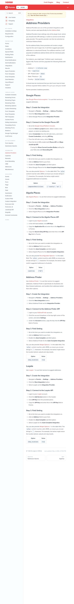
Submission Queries (11, 146)
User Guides (12, 17)
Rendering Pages (10, 100)
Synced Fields (9, 52)
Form (6, 182)
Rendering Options (10, 106)
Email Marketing (10, 161)
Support (11, 24)
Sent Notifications (10, 63)
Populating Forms (10, 125)
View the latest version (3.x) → (39, 15)
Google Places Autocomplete (39, 99)
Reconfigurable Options (48, 256)
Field (6, 190)
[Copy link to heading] (24, 95)
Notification (8, 196)
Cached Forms (9, 119)
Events (7, 176)
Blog (58, 2)
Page (6, 185)
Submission (8, 193)
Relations (8, 131)
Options (43, 171)
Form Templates (10, 74)
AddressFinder (42, 312)
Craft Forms (8, 136)
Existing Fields (9, 54)
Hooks (7, 179)
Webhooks (8, 167)
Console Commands (11, 215)
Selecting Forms (10, 128)
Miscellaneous (9, 169)
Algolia (39, 221)
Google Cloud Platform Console (45, 126)
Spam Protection (10, 71)
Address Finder (34, 281)
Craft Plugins (49, 2)
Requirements (9, 34)
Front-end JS (9, 207)
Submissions (9, 57)
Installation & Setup (11, 31)
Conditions (8, 49)
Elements (8, 158)
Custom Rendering (10, 108)
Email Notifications (10, 60)
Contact (66, 2)
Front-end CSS (9, 204)
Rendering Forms (10, 97)
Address (54, 30)
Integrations (8, 66)
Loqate (32, 370)
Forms (7, 43)
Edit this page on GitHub (35, 451)
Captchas (8, 156)
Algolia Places (34, 197)
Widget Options (45, 345)
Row (6, 187)
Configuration (9, 36)
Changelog (12, 21)
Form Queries (9, 143)
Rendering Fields (10, 103)
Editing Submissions (11, 122)
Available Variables (10, 95)
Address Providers (10, 153)
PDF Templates (9, 117)
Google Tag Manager (11, 133)
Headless (8, 88)
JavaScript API (9, 210)
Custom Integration (10, 201)
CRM (6, 164)
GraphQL (8, 212)
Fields (7, 46)
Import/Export (9, 82)
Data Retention (9, 79)
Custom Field (9, 199)
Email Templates (10, 77)
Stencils (7, 68)
